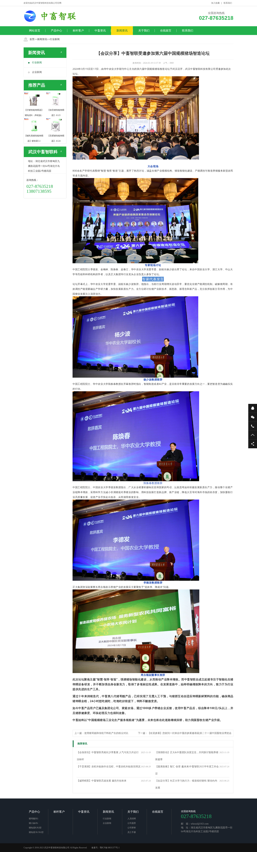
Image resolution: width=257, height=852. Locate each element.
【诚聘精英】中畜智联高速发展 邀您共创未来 (101, 780)
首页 (32, 39)
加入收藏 (215, 3)
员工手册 (131, 832)
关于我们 (143, 30)
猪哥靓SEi (33, 818)
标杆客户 (78, 30)
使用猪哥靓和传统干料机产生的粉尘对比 (106, 733)
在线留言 (165, 30)
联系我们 (228, 3)
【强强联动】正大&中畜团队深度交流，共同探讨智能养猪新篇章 (186, 756)
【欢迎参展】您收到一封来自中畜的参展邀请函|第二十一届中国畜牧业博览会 (189, 733)
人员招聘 (131, 818)
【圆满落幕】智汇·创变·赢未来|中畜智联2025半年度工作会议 (187, 770)
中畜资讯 (100, 30)
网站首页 (34, 30)
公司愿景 (131, 823)
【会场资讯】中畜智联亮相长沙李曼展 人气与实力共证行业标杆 (108, 756)
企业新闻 (37, 72)
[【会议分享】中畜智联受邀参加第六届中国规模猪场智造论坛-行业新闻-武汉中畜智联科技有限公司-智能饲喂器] (52, 16)
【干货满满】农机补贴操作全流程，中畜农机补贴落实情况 (108, 766)
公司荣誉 (131, 827)
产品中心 (56, 30)
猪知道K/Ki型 (35, 827)
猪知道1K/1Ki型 (36, 832)
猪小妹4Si (33, 823)
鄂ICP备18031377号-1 (110, 847)
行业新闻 (55, 39)
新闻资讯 (122, 30)
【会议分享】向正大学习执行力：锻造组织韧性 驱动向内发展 (186, 784)
